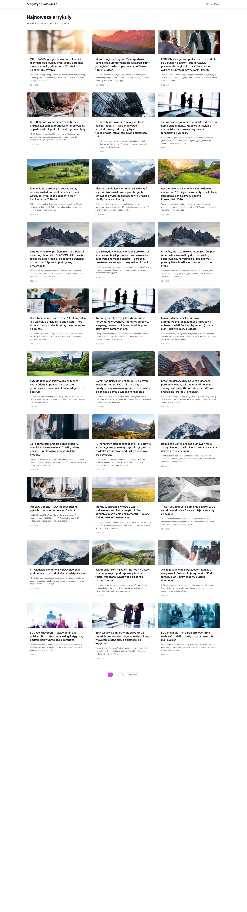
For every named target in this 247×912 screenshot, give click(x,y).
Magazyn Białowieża (42, 4)
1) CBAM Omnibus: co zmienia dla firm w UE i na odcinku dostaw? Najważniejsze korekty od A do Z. (189, 510)
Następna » (132, 675)
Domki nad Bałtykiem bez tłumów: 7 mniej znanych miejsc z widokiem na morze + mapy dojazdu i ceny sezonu (189, 447)
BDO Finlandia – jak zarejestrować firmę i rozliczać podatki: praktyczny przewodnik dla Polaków (187, 636)
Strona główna (213, 4)
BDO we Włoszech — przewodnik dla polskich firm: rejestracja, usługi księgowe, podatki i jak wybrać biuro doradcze (56, 636)
